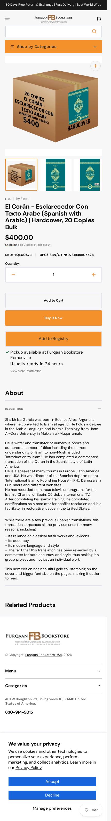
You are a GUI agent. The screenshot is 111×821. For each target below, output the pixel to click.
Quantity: (12, 258)
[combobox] (53, 31)
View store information (26, 366)
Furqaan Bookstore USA (43, 649)
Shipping (11, 239)
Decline (52, 795)
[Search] (95, 31)
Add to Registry (53, 333)
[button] (7, 19)
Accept (52, 781)
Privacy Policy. (28, 767)
